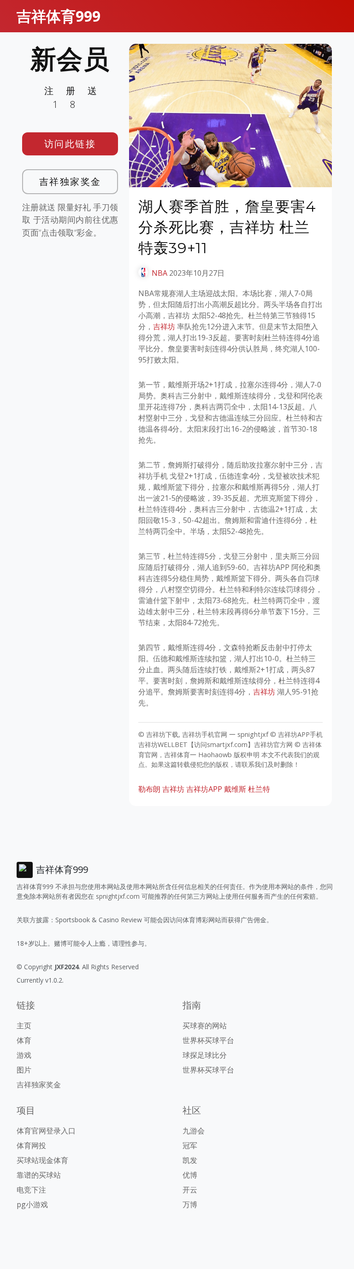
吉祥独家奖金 (70, 181)
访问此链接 (70, 143)
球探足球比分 (205, 1055)
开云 (190, 1190)
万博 (190, 1204)
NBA (159, 273)
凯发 (190, 1160)
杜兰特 (259, 789)
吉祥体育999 (58, 16)
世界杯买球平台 (208, 1040)
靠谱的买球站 (39, 1175)
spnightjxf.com (118, 896)
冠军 (190, 1145)
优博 (190, 1175)
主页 (24, 1025)
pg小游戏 (32, 1204)
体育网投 (31, 1145)
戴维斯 (235, 789)
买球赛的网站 (205, 1025)
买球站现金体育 (42, 1160)
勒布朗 (149, 789)
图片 (24, 1070)
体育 (24, 1040)
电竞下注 (31, 1190)
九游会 (194, 1131)
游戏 (24, 1055)
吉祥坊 (164, 326)
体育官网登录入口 (46, 1131)
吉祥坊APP (204, 789)
